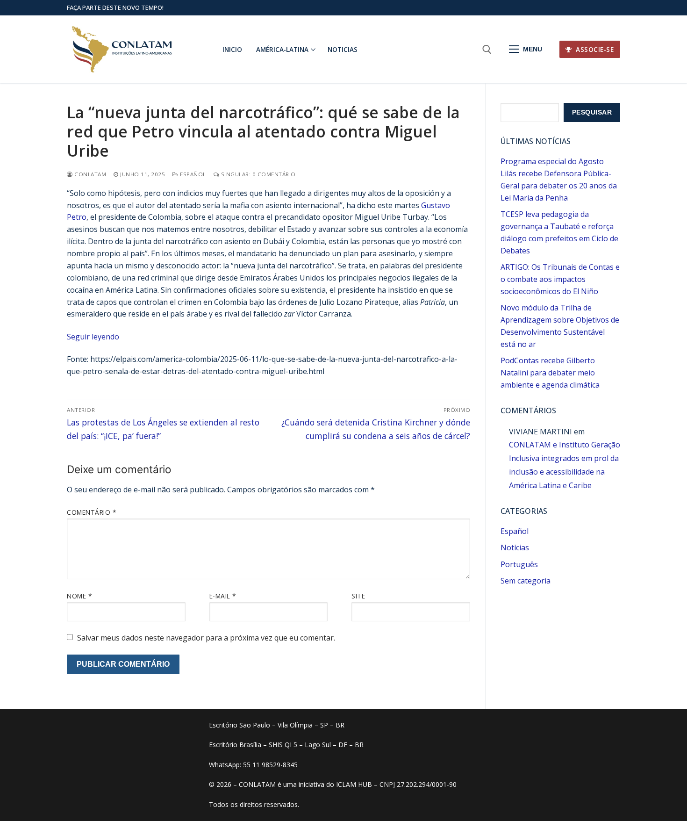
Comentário (91, 512)
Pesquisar (592, 112)
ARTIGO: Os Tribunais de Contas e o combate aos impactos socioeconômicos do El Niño (560, 279)
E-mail (222, 595)
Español (192, 174)
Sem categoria (526, 581)
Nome (79, 595)
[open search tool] (487, 49)
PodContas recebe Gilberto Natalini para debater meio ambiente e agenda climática (550, 372)
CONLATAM (89, 174)
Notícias (515, 547)
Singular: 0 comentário (257, 174)
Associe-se (594, 49)
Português (519, 564)
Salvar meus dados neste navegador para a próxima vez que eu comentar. (206, 638)
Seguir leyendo (93, 336)
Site (358, 595)
